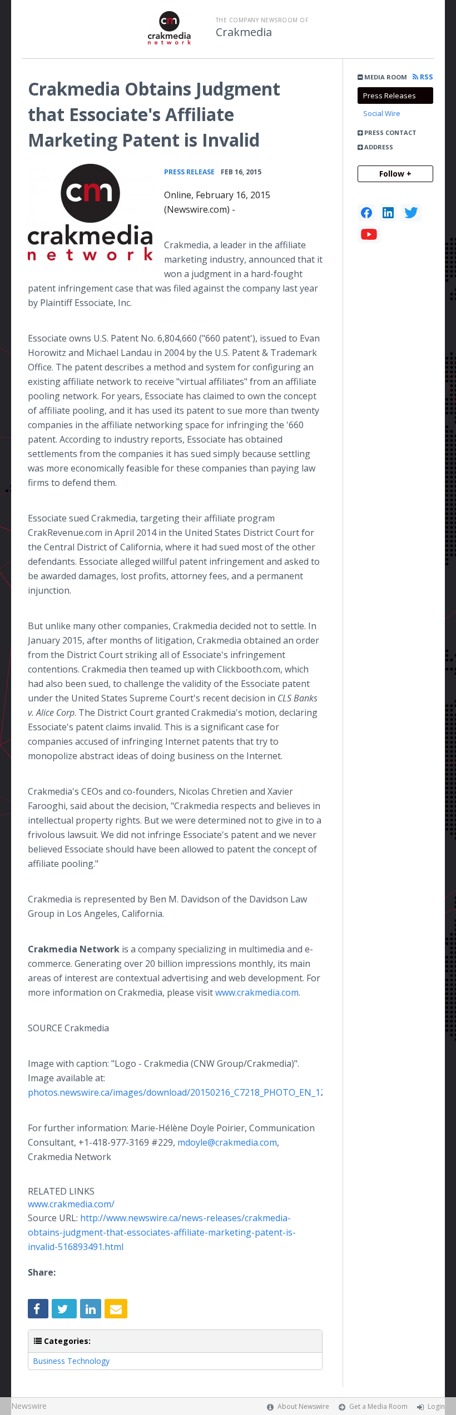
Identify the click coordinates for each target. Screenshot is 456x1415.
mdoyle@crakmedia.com (227, 1142)
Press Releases (389, 96)
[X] (411, 213)
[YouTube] (369, 234)
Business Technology (71, 1361)
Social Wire (381, 113)
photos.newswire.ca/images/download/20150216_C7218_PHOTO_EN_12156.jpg (191, 1092)
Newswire (29, 1406)
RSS (425, 77)
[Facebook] (366, 213)
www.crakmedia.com (257, 992)
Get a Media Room (378, 1406)
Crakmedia (244, 32)
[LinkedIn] (388, 213)
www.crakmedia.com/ (71, 1204)
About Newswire (303, 1406)
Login (436, 1406)
